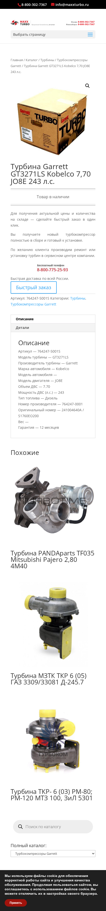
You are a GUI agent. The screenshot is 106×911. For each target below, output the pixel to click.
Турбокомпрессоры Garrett (33, 304)
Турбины (47, 60)
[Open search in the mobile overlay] (53, 827)
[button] (87, 85)
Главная (17, 60)
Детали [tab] (22, 327)
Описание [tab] (25, 319)
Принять (16, 903)
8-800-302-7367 (34, 4)
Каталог (32, 60)
